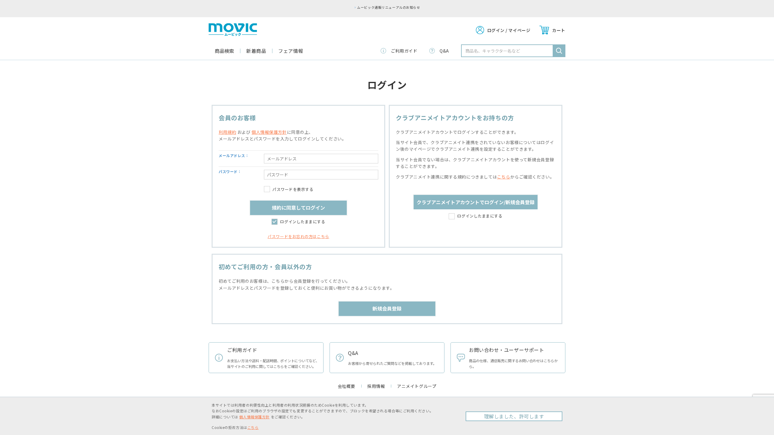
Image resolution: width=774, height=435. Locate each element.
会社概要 (346, 386)
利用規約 (227, 132)
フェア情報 (290, 50)
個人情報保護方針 (269, 132)
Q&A (444, 51)
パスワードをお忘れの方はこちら (298, 236)
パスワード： (230, 171)
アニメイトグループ (416, 386)
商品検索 (224, 50)
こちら (503, 177)
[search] (559, 50)
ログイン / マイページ (509, 30)
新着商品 (256, 50)
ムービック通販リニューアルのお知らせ (388, 7)
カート (558, 30)
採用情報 (376, 386)
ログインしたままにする (302, 221)
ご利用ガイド (404, 51)
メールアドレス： (234, 155)
